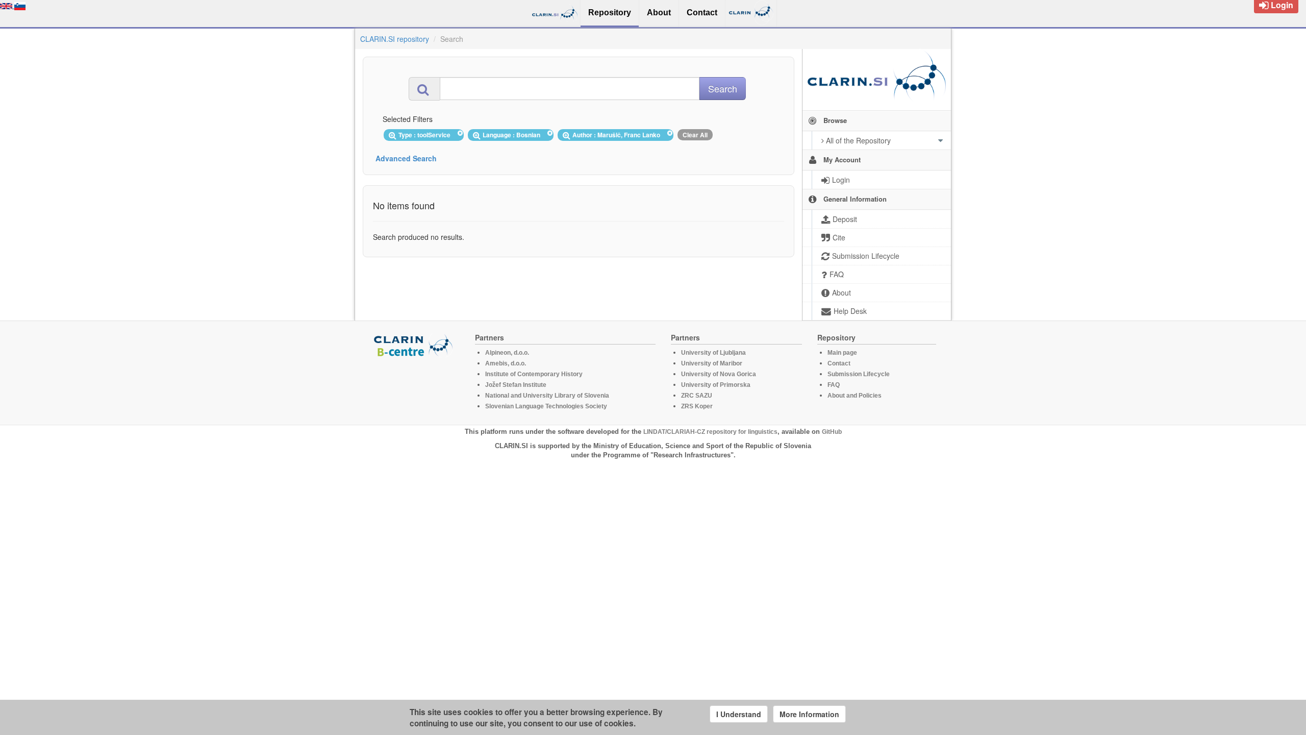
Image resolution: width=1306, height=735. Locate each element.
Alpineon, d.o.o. (507, 352)
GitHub (832, 431)
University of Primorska (715, 384)
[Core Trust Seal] (415, 386)
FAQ (833, 384)
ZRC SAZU (696, 395)
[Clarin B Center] (415, 344)
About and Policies (854, 395)
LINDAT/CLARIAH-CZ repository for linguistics (710, 431)
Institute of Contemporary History (534, 374)
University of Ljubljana (713, 352)
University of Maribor (711, 363)
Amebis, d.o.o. (505, 363)
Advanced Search (406, 158)
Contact (838, 363)
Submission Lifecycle (858, 374)
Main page (842, 352)
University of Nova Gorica (718, 374)
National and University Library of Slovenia (547, 395)
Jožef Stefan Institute (515, 384)
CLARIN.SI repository (394, 39)
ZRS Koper (697, 406)
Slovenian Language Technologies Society (546, 406)
